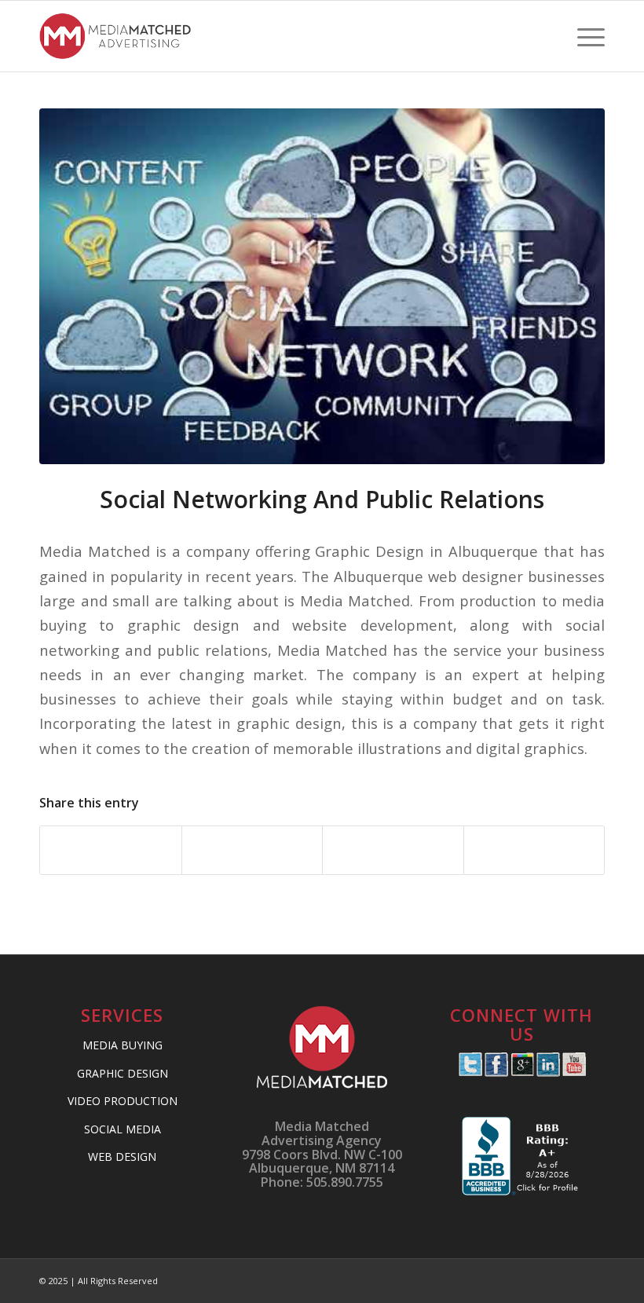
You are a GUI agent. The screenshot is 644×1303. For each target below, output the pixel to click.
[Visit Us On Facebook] (496, 1072)
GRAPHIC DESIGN (122, 1073)
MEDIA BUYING (122, 1045)
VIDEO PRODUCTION (122, 1100)
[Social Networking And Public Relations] (322, 286)
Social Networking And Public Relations (322, 499)
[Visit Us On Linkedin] (548, 1072)
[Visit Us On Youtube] (574, 1072)
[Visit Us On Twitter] (470, 1072)
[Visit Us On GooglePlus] (522, 1072)
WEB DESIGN (122, 1156)
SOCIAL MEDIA (122, 1129)
